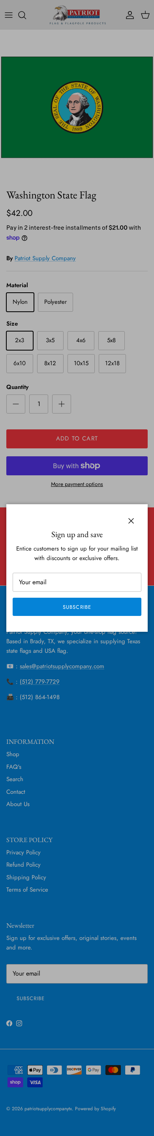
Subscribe (77, 607)
